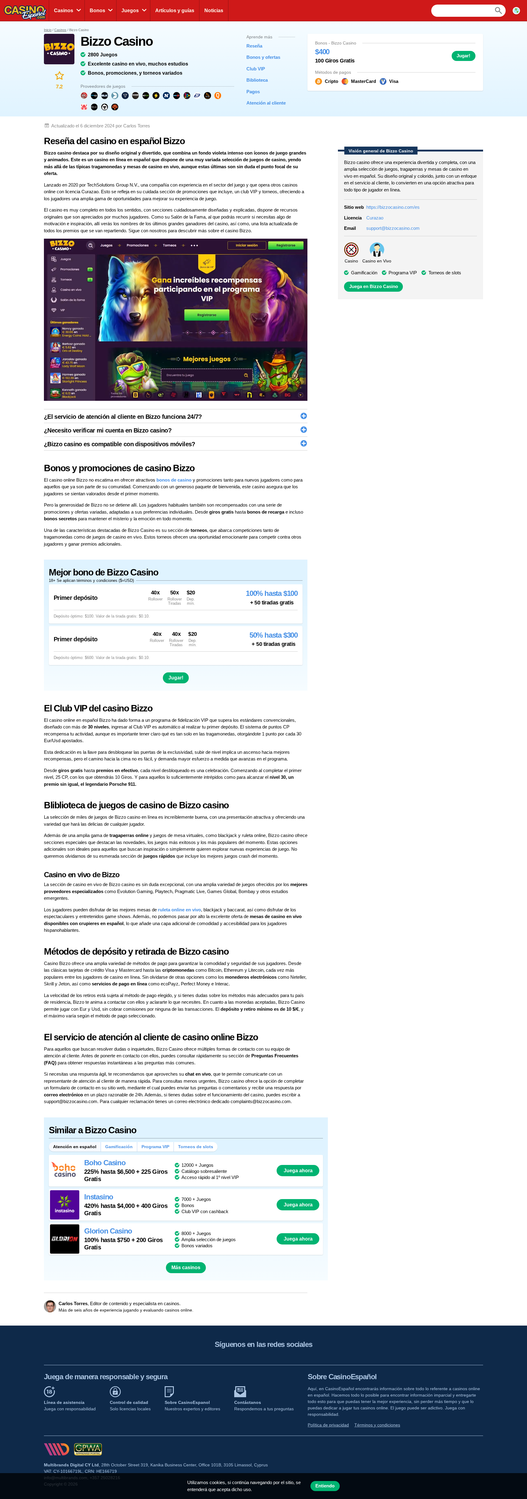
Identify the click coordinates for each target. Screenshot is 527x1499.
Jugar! (463, 55)
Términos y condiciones (377, 1424)
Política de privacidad (328, 1424)
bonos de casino (174, 479)
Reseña (254, 45)
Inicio (48, 30)
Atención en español (74, 1146)
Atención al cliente (266, 102)
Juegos (130, 10)
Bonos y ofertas (263, 57)
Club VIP (255, 68)
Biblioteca (257, 80)
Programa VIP (155, 1146)
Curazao (374, 217)
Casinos (63, 10)
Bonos (97, 10)
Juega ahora (298, 1170)
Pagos (253, 91)
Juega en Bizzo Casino (373, 286)
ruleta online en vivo (179, 909)
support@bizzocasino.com (393, 228)
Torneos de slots (195, 1146)
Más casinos (185, 1267)
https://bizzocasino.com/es (393, 207)
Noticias (213, 10)
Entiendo (325, 1485)
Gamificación (119, 1146)
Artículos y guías (174, 10)
